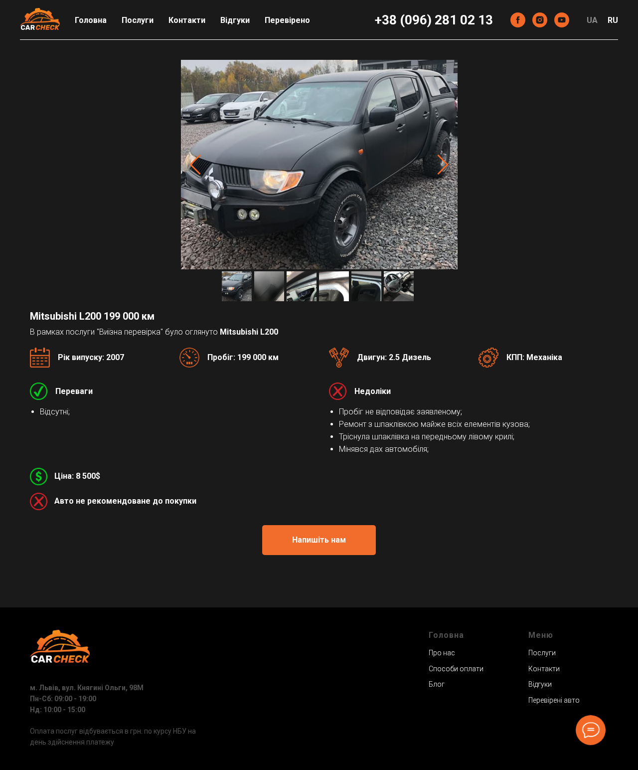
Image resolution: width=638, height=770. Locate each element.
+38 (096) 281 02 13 (434, 19)
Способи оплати (456, 669)
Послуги (138, 20)
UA (592, 20)
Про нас (442, 653)
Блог (437, 684)
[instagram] (539, 19)
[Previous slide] (195, 164)
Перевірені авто (554, 700)
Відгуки (235, 20)
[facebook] (517, 19)
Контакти (186, 20)
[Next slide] (443, 164)
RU (613, 20)
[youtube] (561, 19)
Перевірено (287, 20)
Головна (91, 20)
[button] (319, 540)
